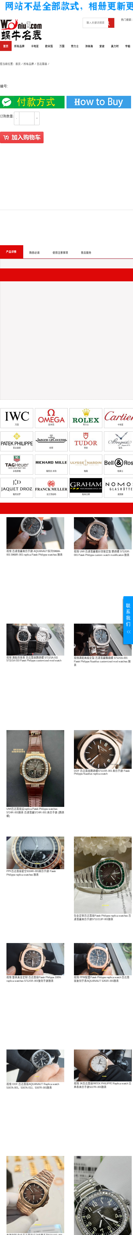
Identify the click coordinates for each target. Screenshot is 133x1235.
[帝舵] (86, 439)
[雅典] (86, 462)
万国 (62, 46)
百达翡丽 (42, 64)
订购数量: (7, 116)
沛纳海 (89, 46)
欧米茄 (49, 46)
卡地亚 (35, 46)
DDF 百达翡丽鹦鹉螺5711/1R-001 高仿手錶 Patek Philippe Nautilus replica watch (102, 772)
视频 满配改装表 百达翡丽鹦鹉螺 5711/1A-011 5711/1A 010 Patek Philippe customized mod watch (33, 659)
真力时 (115, 46)
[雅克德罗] (17, 485)
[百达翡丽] (17, 439)
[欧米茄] (51, 415)
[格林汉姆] (86, 485)
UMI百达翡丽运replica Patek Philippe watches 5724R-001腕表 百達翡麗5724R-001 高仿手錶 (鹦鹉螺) (35, 813)
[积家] (51, 439)
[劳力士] (86, 415)
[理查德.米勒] (51, 462)
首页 (5, 46)
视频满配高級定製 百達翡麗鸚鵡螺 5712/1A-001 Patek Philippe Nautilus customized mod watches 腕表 (102, 662)
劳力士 (75, 46)
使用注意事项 (60, 252)
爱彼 (102, 46)
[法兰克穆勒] (51, 485)
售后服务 (86, 252)
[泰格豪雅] (17, 462)
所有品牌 (19, 46)
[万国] (17, 415)
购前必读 (34, 252)
